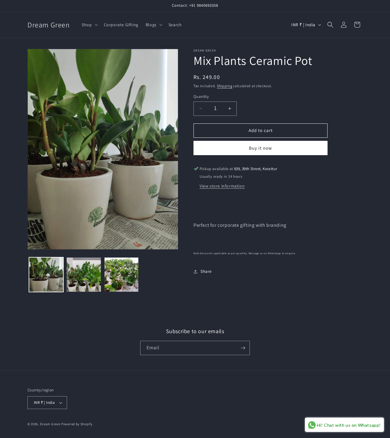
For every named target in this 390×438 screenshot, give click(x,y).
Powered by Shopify (77, 424)
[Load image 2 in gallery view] (83, 274)
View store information (222, 186)
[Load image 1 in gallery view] (46, 274)
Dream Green (50, 424)
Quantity (201, 96)
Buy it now (260, 148)
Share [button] (206, 271)
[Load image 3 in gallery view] (121, 274)
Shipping (224, 86)
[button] (89, 24)
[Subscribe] (243, 348)
